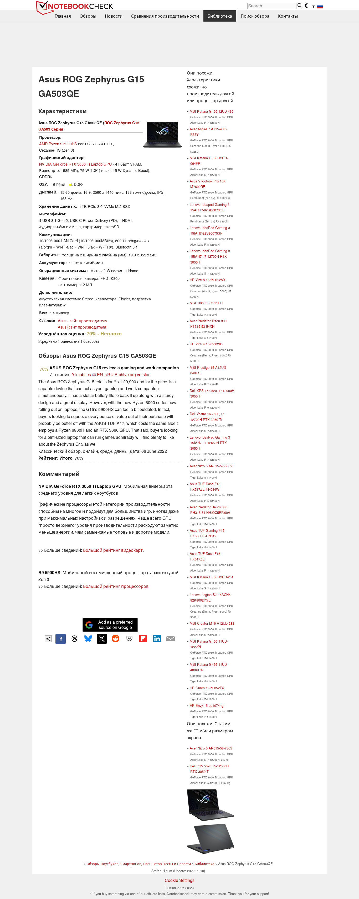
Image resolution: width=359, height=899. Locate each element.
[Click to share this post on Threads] (74, 639)
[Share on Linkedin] (157, 639)
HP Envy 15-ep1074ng (206, 705)
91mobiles (81, 374)
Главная (63, 16)
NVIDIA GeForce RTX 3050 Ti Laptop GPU (75, 164)
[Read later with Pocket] (129, 639)
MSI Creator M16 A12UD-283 (212, 623)
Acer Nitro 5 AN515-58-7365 (211, 748)
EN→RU (105, 374)
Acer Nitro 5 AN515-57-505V (211, 465)
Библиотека (220, 16)
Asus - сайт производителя (82, 320)
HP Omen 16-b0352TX (207, 687)
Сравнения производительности (165, 16)
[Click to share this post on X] (102, 639)
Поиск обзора (255, 16)
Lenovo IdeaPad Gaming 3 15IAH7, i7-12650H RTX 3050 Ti (210, 443)
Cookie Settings (179, 880)
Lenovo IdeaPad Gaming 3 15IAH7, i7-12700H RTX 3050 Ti (210, 256)
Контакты (288, 16)
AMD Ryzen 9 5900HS (58, 143)
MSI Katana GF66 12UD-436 (211, 111)
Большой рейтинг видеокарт (113, 550)
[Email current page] (171, 639)
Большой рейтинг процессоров (115, 586)
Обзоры (88, 16)
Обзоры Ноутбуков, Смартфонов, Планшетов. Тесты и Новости (138, 863)
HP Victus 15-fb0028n (206, 343)
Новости (113, 16)
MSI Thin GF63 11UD (206, 302)
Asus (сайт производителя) (82, 327)
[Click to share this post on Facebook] (60, 639)
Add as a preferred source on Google (115, 624)
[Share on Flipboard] (143, 639)
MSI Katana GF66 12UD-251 (211, 576)
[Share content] (48, 638)
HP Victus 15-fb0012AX (207, 279)
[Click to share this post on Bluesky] (88, 639)
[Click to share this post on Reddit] (116, 639)
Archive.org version (133, 374)
